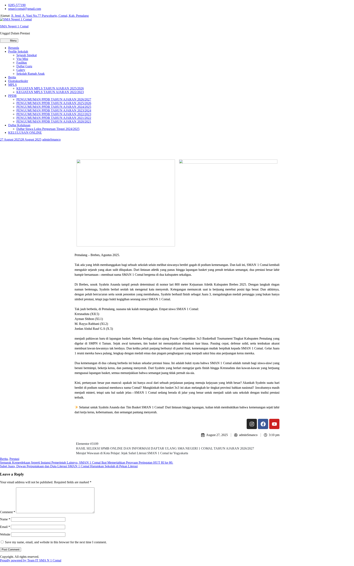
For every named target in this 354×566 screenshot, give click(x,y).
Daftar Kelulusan (19, 125)
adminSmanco (51, 139)
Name (5, 519)
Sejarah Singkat (26, 55)
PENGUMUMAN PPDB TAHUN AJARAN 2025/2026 (53, 103)
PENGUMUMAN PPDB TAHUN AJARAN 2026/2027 (53, 99)
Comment (7, 512)
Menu (13, 40)
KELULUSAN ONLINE (25, 132)
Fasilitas (21, 62)
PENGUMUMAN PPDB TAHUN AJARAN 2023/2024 (53, 110)
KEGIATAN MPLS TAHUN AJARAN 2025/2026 (50, 88)
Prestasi (14, 459)
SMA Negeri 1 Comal (14, 26)
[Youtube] (274, 424)
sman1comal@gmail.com (24, 8)
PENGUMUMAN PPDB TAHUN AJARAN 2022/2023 (53, 114)
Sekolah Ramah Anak (30, 73)
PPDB (12, 95)
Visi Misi (22, 59)
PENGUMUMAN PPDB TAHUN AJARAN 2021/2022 (53, 118)
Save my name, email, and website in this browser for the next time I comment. (56, 542)
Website (5, 534)
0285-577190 (17, 5)
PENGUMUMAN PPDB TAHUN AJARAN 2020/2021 (53, 121)
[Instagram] (252, 424)
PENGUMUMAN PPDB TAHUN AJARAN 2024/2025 (53, 106)
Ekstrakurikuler (18, 81)
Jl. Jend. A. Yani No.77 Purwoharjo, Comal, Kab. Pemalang (50, 15)
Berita (12, 77)
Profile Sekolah (18, 51)
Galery (20, 70)
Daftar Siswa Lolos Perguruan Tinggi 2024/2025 (47, 129)
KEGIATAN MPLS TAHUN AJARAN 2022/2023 (50, 92)
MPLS (12, 84)
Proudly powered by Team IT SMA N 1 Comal (30, 560)
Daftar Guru (24, 66)
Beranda (13, 48)
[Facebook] (263, 424)
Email (5, 527)
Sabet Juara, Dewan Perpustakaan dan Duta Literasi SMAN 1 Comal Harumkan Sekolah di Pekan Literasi (69, 466)
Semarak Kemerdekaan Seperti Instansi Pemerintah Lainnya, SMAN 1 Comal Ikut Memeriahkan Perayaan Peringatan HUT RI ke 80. (86, 462)
